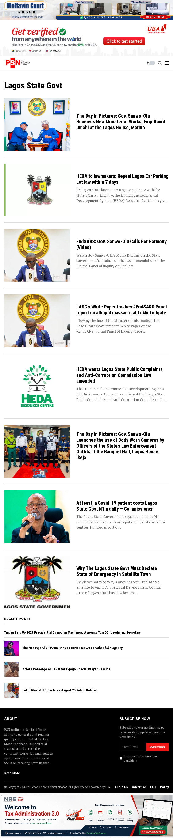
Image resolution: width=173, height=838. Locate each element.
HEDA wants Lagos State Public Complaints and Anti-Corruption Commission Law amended (119, 375)
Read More (12, 773)
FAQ (153, 787)
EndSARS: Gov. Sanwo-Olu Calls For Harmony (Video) (121, 244)
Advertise (139, 787)
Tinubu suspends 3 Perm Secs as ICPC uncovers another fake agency (72, 648)
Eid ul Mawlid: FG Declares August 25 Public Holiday (59, 690)
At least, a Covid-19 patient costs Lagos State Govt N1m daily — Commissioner (116, 506)
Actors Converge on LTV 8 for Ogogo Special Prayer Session (66, 669)
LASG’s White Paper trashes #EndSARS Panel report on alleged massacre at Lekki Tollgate (121, 310)
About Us (121, 787)
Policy (164, 787)
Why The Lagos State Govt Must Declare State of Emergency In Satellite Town (116, 571)
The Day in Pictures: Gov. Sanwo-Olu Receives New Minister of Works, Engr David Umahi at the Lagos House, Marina (120, 121)
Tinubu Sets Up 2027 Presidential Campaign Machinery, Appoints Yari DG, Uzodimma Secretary (72, 632)
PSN (107, 787)
